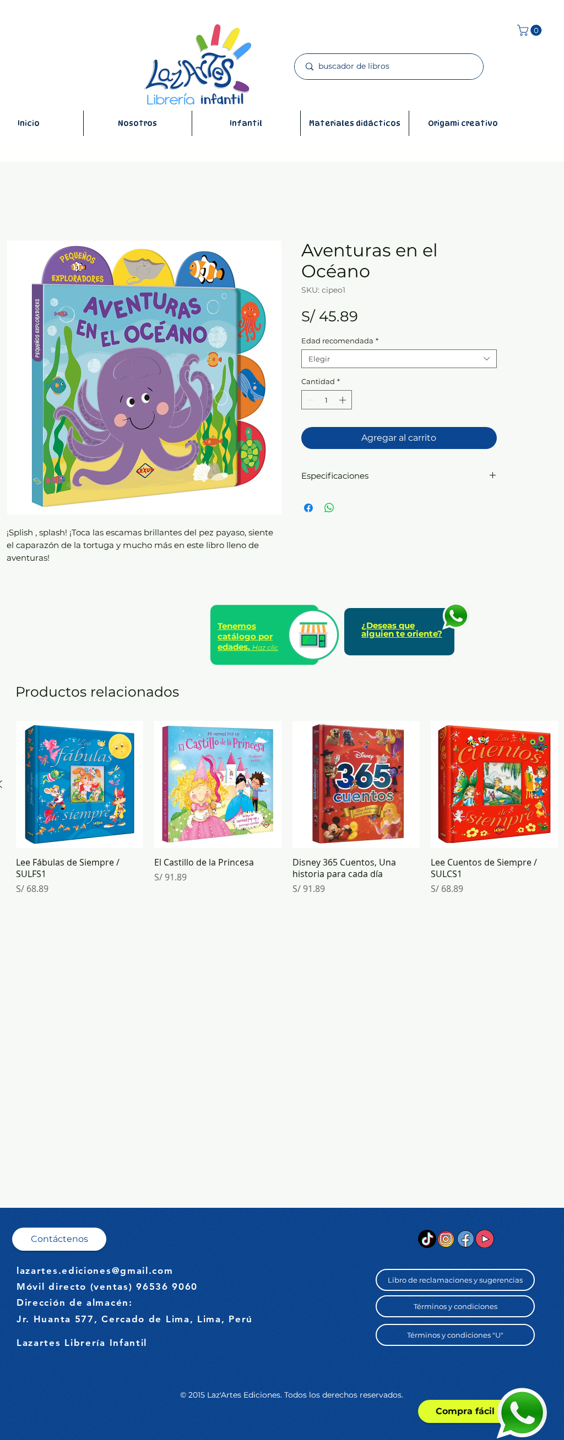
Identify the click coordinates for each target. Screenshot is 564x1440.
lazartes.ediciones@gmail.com (95, 1270)
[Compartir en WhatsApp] (329, 507)
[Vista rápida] (79, 784)
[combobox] (399, 358)
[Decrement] (309, 400)
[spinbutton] (326, 400)
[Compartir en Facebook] (308, 507)
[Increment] (343, 400)
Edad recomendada (339, 340)
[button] (530, 30)
